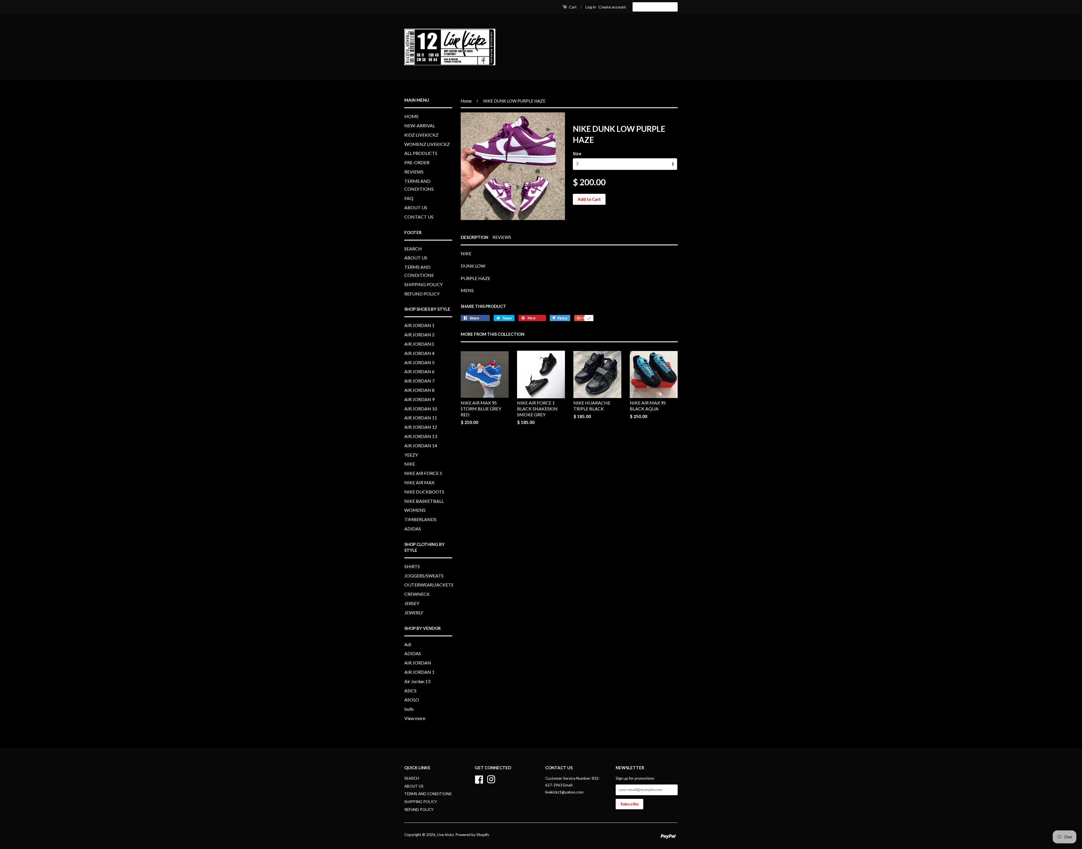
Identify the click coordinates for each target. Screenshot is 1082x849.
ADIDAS (412, 528)
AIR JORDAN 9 (419, 399)
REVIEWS (598, 47)
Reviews (502, 237)
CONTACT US (663, 63)
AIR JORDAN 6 (419, 371)
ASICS (410, 690)
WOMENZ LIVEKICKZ (650, 30)
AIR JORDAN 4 (419, 353)
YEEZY (411, 454)
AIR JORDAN (417, 662)
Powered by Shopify (472, 834)
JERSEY (411, 603)
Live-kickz (445, 834)
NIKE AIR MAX (419, 482)
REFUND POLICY (422, 293)
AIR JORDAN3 (419, 343)
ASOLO (411, 699)
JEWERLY (413, 612)
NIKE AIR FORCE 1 (423, 473)
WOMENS (414, 510)
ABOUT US (628, 63)
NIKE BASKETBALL (424, 501)
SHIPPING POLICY (423, 284)
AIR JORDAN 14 (420, 445)
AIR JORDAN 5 (419, 362)
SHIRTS (412, 566)
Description (474, 237)
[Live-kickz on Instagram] (491, 778)
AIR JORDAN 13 (420, 436)
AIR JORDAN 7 (419, 380)
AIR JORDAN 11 (420, 417)
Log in (591, 7)
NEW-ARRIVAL (560, 30)
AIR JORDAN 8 (419, 390)
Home (466, 100)
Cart (572, 7)
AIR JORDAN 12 (420, 427)
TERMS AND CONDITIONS (645, 47)
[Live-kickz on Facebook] (479, 778)
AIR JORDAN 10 (420, 408)
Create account (612, 7)
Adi (407, 644)
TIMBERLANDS (420, 519)
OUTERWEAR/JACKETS (428, 584)
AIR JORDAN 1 (419, 325)
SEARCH (413, 248)
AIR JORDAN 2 (419, 334)
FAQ (602, 63)
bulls (409, 709)
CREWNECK (417, 594)
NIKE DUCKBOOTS (424, 491)
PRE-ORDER (566, 47)
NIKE (409, 463)
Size (577, 153)
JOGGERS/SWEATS (424, 575)
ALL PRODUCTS (528, 47)
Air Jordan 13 (417, 681)
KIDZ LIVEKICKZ (602, 30)
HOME (528, 30)
